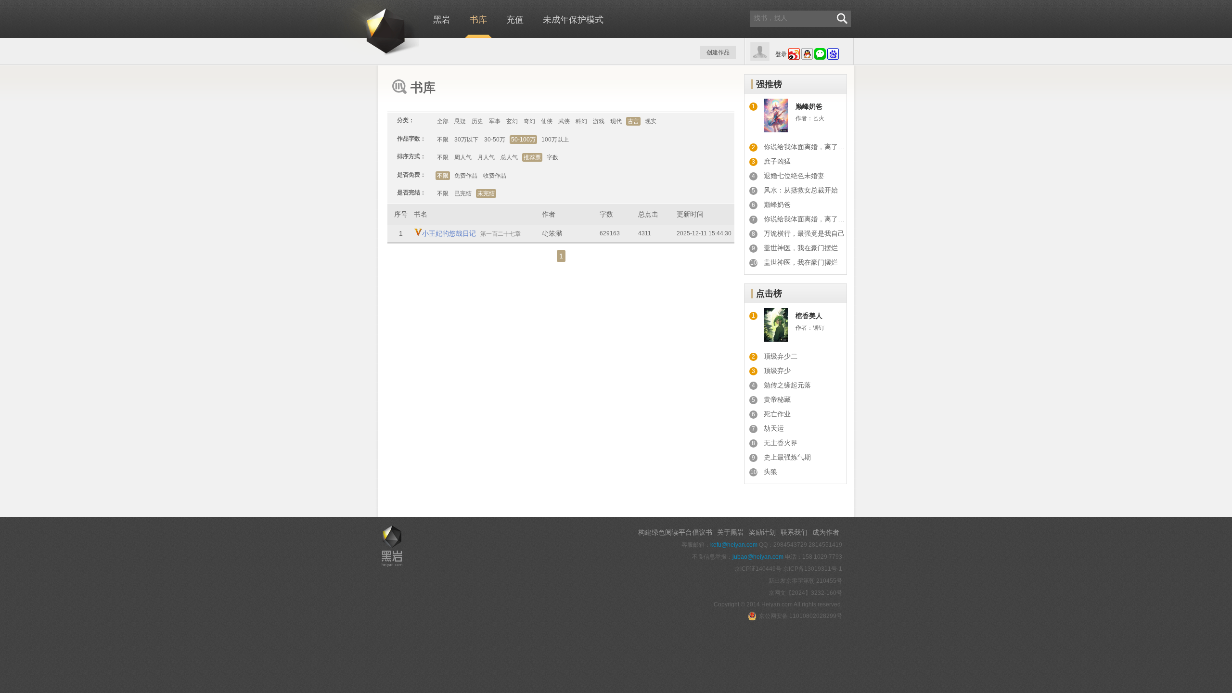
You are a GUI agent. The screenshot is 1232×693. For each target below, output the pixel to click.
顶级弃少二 (780, 356)
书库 (478, 20)
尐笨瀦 (552, 233)
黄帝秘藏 (777, 399)
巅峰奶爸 (809, 106)
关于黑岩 (730, 532)
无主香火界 (780, 443)
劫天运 (774, 428)
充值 (515, 20)
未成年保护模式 (573, 20)
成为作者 (825, 532)
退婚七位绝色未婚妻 (794, 176)
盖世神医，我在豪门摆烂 (801, 248)
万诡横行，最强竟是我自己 (804, 233)
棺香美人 (809, 316)
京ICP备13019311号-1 (812, 568)
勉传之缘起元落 (787, 385)
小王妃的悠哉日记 (449, 233)
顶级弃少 (777, 370)
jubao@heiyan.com (757, 556)
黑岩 (368, 29)
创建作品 (718, 52)
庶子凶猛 (777, 161)
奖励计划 (762, 532)
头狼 (770, 471)
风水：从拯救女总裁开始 (801, 190)
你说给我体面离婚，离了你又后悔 (814, 147)
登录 (781, 54)
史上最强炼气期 (787, 457)
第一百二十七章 (500, 234)
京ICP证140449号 (758, 568)
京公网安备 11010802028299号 (800, 616)
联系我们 (794, 532)
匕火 (818, 118)
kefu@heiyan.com (733, 544)
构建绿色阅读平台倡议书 (675, 532)
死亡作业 (777, 414)
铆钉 (818, 327)
